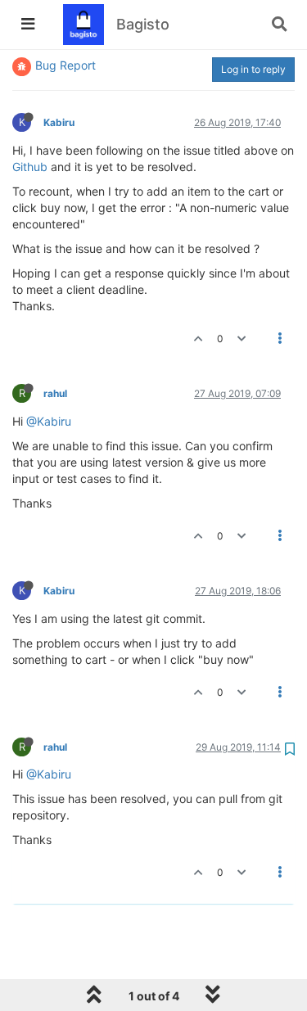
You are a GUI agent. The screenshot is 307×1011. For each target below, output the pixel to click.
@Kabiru (48, 421)
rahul (55, 393)
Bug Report (65, 65)
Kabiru (58, 122)
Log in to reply (253, 69)
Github (29, 167)
